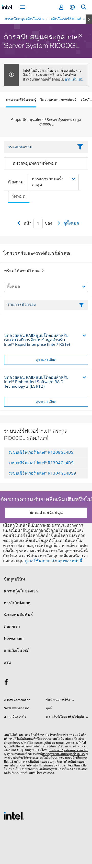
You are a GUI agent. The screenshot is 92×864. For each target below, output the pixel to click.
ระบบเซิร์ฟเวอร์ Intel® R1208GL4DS (41, 452)
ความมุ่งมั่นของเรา (21, 591)
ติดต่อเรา (12, 626)
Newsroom (14, 638)
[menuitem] (66, 19)
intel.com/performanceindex (68, 750)
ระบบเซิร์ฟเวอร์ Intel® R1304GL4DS (41, 462)
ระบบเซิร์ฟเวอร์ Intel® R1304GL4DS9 (42, 473)
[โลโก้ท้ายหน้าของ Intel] (14, 815)
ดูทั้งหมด (71, 223)
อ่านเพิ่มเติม (74, 79)
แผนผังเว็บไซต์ (16, 650)
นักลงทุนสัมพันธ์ (18, 614)
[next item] (89, 19)
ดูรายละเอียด (46, 359)
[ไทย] (72, 7)
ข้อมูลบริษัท (14, 579)
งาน (7, 662)
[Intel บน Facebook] (6, 682)
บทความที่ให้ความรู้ (21, 100)
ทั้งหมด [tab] (18, 196)
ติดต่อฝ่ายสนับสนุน (46, 512)
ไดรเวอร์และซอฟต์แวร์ (58, 100)
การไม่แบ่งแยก (17, 603)
